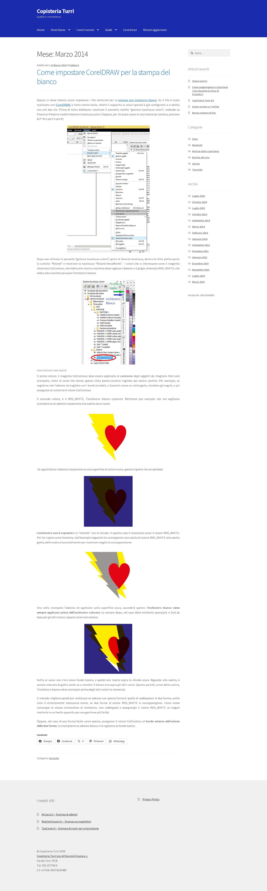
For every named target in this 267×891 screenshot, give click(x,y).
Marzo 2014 (198, 226)
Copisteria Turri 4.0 (203, 100)
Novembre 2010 (200, 269)
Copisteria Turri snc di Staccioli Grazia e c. (62, 856)
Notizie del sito (200, 157)
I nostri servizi (85, 30)
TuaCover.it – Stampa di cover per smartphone (70, 828)
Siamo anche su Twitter (205, 106)
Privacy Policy (150, 799)
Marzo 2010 (198, 282)
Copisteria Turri (55, 11)
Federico (74, 65)
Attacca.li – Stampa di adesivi (59, 814)
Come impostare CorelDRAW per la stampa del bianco (103, 76)
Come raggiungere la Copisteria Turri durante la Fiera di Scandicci (210, 91)
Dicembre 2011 (200, 251)
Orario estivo (199, 81)
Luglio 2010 (198, 276)
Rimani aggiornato (155, 30)
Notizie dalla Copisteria (205, 151)
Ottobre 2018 (199, 202)
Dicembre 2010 (200, 263)
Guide (108, 30)
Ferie (195, 139)
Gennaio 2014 (199, 239)
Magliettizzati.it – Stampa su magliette (66, 821)
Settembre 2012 (201, 245)
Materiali (197, 145)
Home (40, 30)
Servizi (196, 163)
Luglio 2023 (198, 196)
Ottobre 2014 (199, 214)
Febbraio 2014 (200, 232)
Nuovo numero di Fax (204, 112)
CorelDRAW (63, 105)
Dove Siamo (58, 30)
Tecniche (54, 758)
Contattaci (130, 30)
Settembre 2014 (201, 220)
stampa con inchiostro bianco (137, 100)
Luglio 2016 (198, 208)
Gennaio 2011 (199, 257)
